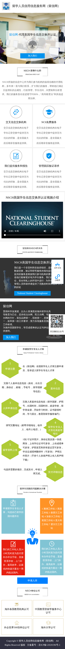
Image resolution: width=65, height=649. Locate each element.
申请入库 (32, 580)
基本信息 (55, 385)
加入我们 (32, 55)
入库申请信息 (10, 405)
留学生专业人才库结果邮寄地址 (55, 428)
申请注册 (10, 366)
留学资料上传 (10, 447)
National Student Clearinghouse (32, 293)
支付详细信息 (55, 469)
